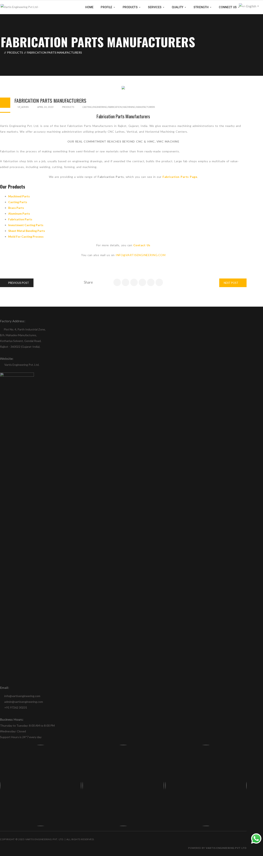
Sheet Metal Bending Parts (26, 230)
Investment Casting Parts (25, 225)
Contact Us (141, 245)
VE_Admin (23, 106)
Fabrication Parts (20, 219)
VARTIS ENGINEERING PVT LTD (226, 847)
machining (128, 106)
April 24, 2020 (45, 106)
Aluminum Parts (19, 213)
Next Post (231, 282)
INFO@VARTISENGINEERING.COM (140, 255)
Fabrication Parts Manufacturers (50, 100)
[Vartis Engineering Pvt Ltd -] (20, 7)
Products (15, 52)
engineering (99, 106)
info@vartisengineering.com (22, 696)
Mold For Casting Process (26, 236)
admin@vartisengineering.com (23, 701)
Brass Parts (16, 207)
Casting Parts (17, 202)
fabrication (115, 106)
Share (88, 282)
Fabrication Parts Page (180, 176)
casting (87, 106)
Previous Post (18, 282)
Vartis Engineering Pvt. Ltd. (21, 364)
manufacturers (145, 106)
